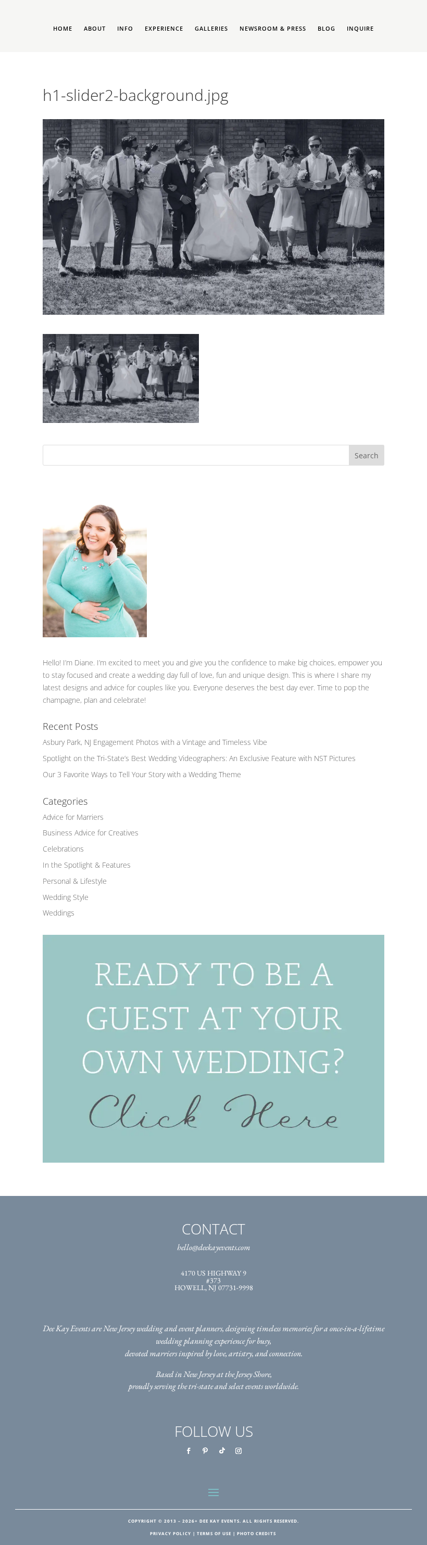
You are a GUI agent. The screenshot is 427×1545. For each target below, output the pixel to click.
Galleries (211, 28)
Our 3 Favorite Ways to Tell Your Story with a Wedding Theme (142, 774)
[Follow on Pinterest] (205, 1451)
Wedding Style (66, 897)
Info (125, 28)
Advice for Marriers (73, 817)
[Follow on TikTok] (222, 1451)
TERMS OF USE (214, 1533)
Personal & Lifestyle (75, 881)
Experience (164, 28)
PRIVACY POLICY (170, 1533)
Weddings (58, 913)
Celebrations (63, 849)
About (95, 28)
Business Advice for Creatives (91, 833)
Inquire (360, 28)
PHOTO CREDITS (256, 1533)
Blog (326, 28)
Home (62, 28)
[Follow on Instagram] (238, 1451)
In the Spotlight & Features (87, 865)
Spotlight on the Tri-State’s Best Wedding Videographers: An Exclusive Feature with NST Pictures (199, 758)
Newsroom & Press (273, 28)
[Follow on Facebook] (188, 1451)
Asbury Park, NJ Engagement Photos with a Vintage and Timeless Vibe (155, 742)
